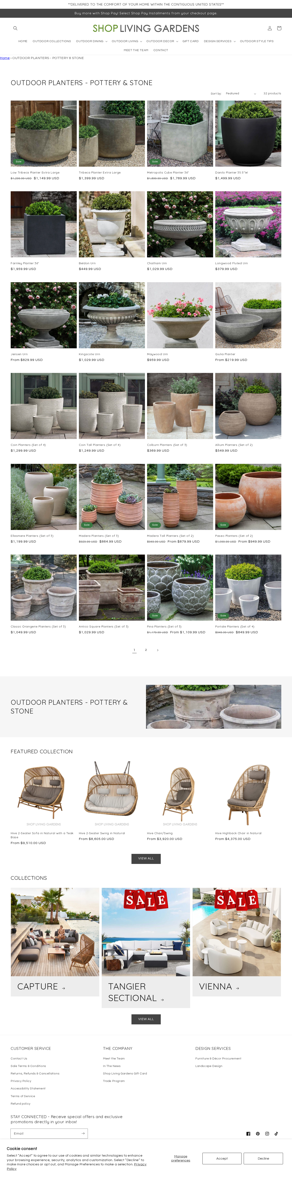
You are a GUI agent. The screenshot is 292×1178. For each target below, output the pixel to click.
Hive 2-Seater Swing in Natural (102, 833)
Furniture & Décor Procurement (218, 1058)
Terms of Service (23, 1096)
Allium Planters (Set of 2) (234, 445)
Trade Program (114, 1081)
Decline (263, 1158)
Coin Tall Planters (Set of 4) (100, 445)
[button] (15, 28)
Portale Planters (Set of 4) (235, 626)
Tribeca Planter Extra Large (100, 172)
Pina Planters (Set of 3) (164, 626)
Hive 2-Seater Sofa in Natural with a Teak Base (42, 835)
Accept (222, 1158)
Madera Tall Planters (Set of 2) (170, 535)
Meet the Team (114, 1058)
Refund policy (21, 1103)
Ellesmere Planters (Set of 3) (32, 535)
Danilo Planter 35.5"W (231, 172)
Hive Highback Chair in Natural (238, 833)
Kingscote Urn (89, 354)
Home (5, 58)
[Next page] (157, 650)
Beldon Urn (87, 263)
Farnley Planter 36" (25, 263)
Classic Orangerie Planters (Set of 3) (38, 626)
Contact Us (19, 1058)
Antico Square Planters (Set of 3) (104, 626)
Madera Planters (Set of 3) (99, 535)
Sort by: (216, 93)
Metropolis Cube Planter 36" (168, 172)
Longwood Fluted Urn (231, 263)
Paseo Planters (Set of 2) (234, 535)
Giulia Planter (225, 354)
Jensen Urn (19, 354)
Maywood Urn (157, 354)
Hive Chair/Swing (160, 833)
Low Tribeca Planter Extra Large (35, 172)
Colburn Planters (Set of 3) (167, 445)
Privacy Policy (21, 1081)
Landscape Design (209, 1066)
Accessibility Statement (28, 1088)
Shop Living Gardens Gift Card (125, 1073)
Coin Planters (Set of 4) (28, 445)
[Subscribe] (83, 1133)
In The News (112, 1066)
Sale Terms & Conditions (28, 1066)
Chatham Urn (157, 263)
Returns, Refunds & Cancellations (35, 1073)
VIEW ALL (146, 858)
